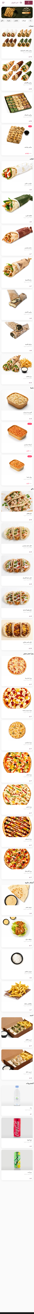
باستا (8, 21)
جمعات (24, 21)
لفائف (16, 21)
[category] (17, 12)
